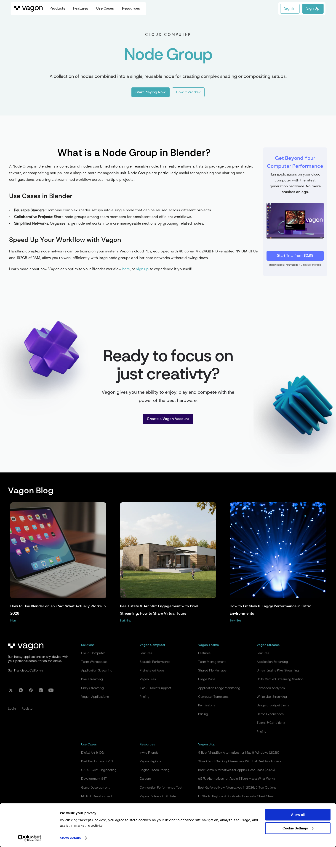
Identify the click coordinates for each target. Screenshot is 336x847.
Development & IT (94, 778)
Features (146, 653)
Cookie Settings (295, 828)
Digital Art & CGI (92, 752)
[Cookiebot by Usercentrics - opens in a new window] (30, 838)
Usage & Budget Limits (273, 705)
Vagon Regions (150, 761)
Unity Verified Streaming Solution (280, 679)
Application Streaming (96, 670)
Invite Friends (149, 752)
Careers (145, 778)
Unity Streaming (92, 688)
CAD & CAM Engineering (99, 770)
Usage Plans (206, 679)
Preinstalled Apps (152, 670)
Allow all (298, 815)
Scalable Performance (155, 661)
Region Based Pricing (155, 770)
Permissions (206, 705)
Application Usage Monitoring (219, 688)
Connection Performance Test (161, 787)
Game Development (95, 787)
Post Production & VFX (97, 761)
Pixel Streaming (92, 679)
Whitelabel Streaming (272, 696)
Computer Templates (213, 696)
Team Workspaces (94, 661)
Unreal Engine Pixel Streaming (278, 670)
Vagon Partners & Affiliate (158, 796)
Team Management (212, 661)
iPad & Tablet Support (155, 688)
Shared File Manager (212, 670)
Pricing (144, 696)
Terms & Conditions (271, 722)
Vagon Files (148, 679)
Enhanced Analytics (271, 688)
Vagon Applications (95, 696)
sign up (142, 269)
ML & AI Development (96, 796)
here (126, 269)
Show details (70, 838)
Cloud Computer (93, 653)
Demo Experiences (270, 714)
